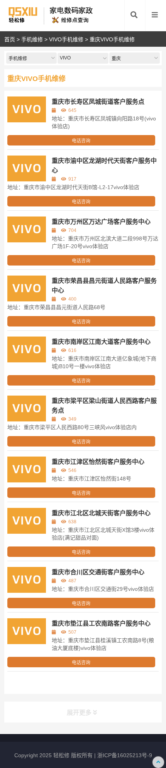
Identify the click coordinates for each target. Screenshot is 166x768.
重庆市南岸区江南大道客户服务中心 (101, 341)
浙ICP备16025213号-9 (124, 755)
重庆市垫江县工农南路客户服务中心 (101, 623)
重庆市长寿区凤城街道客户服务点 (98, 101)
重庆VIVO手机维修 (112, 39)
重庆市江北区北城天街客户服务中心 (101, 513)
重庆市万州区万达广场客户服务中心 (101, 221)
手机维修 (32, 39)
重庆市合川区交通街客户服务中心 (98, 572)
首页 (9, 39)
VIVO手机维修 (66, 39)
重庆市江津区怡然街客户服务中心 (98, 461)
